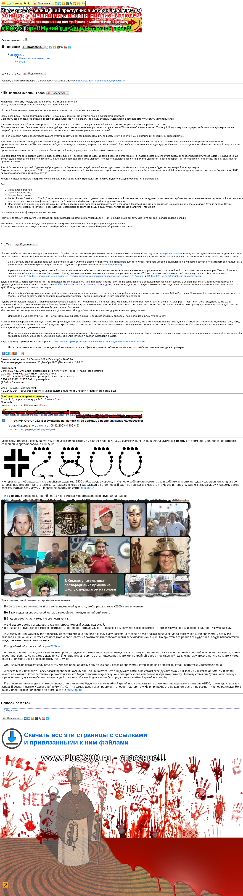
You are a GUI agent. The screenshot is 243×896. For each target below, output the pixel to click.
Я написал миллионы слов (34, 58)
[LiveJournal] (62, 47)
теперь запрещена (171, 253)
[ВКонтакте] (47, 47)
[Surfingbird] (69, 47)
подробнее (114, 264)
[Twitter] (51, 47)
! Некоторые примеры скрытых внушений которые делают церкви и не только (99, 341)
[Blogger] (78, 3)
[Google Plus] (66, 47)
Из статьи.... (17, 54)
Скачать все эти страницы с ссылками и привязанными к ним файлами (85, 738)
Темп (22, 61)
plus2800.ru (87, 487)
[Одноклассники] (54, 47)
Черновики (12, 710)
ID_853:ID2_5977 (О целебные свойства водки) (174, 275)
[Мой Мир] (58, 47)
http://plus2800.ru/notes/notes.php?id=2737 (100, 80)
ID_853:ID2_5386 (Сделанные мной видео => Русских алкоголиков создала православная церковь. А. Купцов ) (79, 275)
